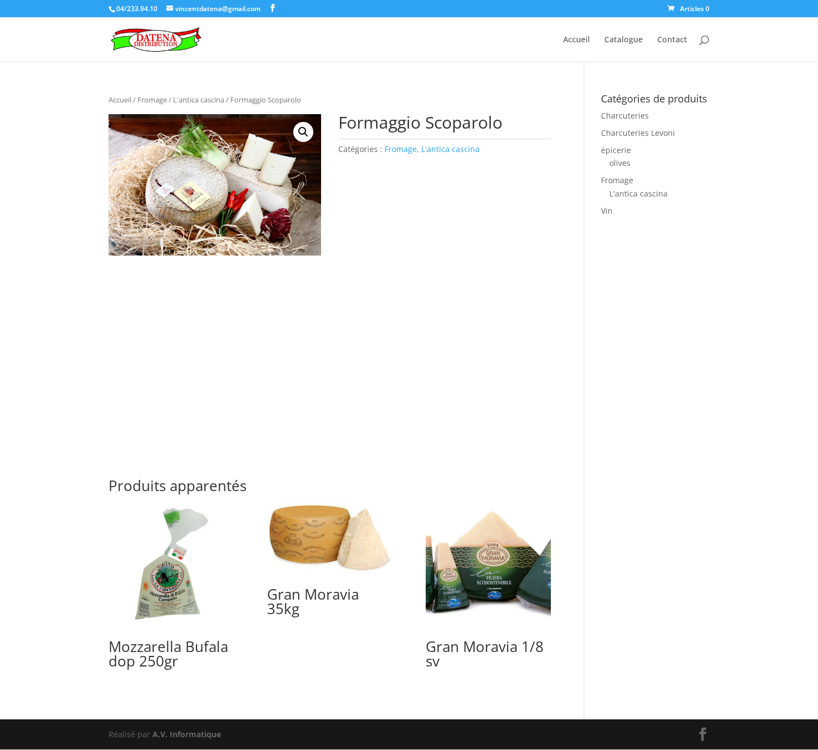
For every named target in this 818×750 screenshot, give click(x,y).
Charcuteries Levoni (638, 133)
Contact (672, 40)
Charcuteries (625, 115)
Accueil (576, 40)
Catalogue (623, 40)
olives (619, 163)
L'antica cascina (198, 100)
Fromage (152, 100)
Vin (607, 210)
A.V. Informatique (186, 734)
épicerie (616, 150)
